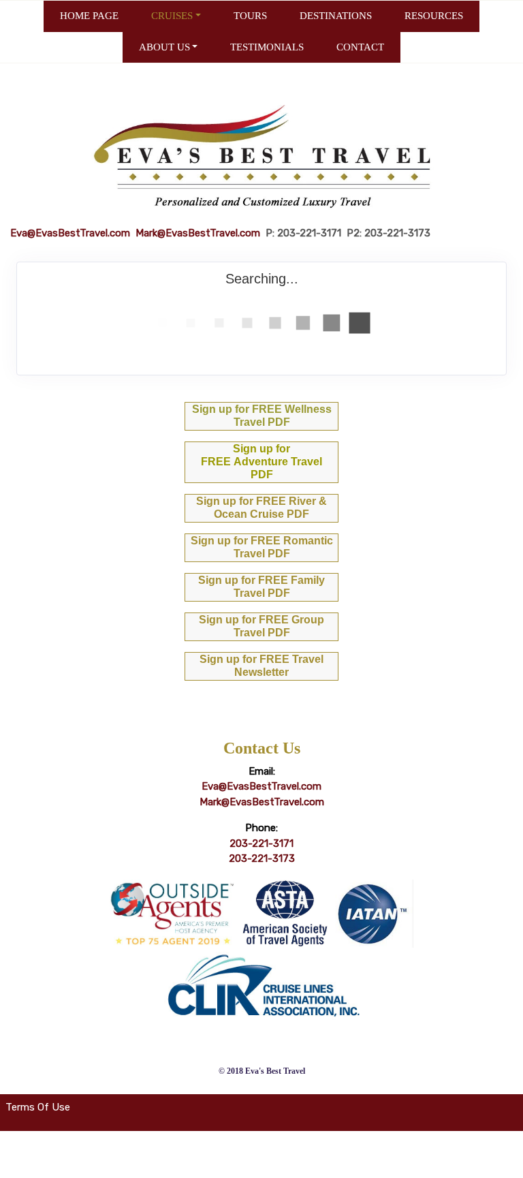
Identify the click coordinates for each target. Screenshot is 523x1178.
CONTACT (360, 47)
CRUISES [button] (172, 15)
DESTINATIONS (336, 15)
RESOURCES (434, 15)
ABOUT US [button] (164, 47)
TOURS (250, 15)
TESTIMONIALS (267, 47)
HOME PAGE (89, 15)
